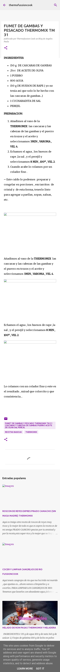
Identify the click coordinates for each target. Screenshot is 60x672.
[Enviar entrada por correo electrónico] (6, 420)
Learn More (25, 668)
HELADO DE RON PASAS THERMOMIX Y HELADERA (29, 627)
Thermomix (31, 432)
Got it (40, 668)
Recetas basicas (13, 432)
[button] (6, 48)
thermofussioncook (20, 5)
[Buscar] (55, 5)
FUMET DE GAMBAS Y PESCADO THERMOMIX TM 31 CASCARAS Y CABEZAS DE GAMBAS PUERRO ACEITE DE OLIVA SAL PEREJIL (28, 425)
